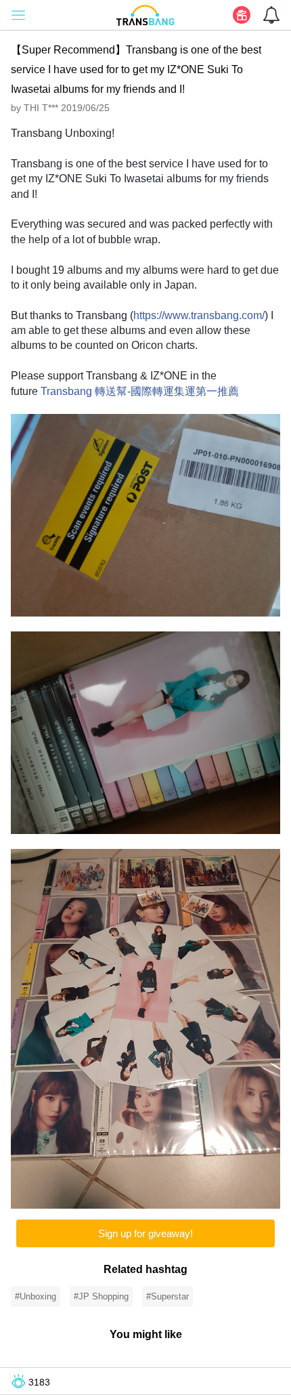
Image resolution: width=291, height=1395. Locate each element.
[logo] (145, 14)
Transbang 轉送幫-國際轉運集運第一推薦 (140, 391)
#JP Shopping (101, 1296)
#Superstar (167, 1296)
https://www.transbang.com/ (199, 315)
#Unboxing (35, 1296)
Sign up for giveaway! (145, 1233)
